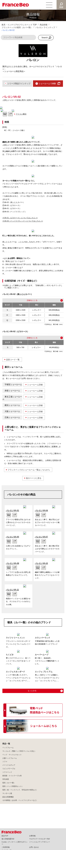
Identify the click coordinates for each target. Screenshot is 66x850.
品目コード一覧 (13, 360)
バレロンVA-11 (12, 590)
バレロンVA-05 (12, 537)
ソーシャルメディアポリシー (39, 842)
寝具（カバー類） (8, 783)
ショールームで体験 (47, 83)
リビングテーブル (8, 768)
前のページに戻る (33, 478)
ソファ (4, 761)
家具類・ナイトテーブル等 (12, 776)
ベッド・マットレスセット (12, 755)
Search (44, 37)
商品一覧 (6, 744)
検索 (61, 7)
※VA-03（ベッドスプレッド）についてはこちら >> (22, 221)
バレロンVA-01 (12, 510)
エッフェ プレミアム (44, 672)
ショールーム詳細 (35, 385)
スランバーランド (42, 638)
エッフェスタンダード (15, 672)
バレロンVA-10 (41, 563)
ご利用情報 (6, 847)
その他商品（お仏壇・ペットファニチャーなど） (20, 800)
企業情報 (32, 836)
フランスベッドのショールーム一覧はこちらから (29, 470)
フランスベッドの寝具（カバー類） (17, 27)
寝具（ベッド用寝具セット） (12, 786)
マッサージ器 (7, 793)
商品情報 (43, 25)
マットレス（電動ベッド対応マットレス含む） (19, 751)
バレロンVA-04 (41, 510)
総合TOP (5, 836)
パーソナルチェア (8, 765)
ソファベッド (7, 772)
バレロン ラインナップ (45, 27)
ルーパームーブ (41, 654)
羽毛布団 (5, 779)
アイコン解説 (21, 114)
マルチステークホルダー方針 (39, 839)
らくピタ (10, 654)
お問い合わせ (34, 847)
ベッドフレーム (8, 747)
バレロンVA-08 (12, 563)
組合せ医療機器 (8, 797)
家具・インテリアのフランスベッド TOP (19, 25)
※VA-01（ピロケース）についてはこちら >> (20, 218)
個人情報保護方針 (8, 839)
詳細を (29, 300)
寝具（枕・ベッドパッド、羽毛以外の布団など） (20, 790)
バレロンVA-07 (41, 537)
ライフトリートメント (15, 638)
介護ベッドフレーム (9, 758)
